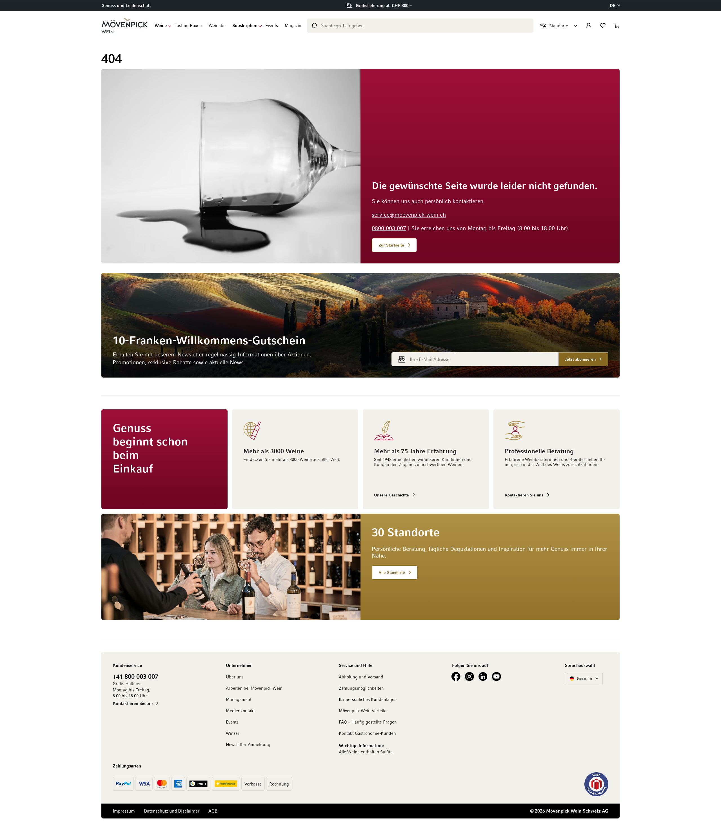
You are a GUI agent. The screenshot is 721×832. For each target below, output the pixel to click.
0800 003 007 (389, 228)
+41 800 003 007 (135, 676)
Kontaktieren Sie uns (133, 703)
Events (271, 25)
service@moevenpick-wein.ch (409, 214)
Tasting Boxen (188, 25)
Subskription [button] (244, 25)
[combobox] (420, 26)
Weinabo (217, 25)
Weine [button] (161, 25)
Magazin (293, 25)
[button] (615, 5)
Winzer (232, 733)
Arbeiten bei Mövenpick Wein (254, 688)
